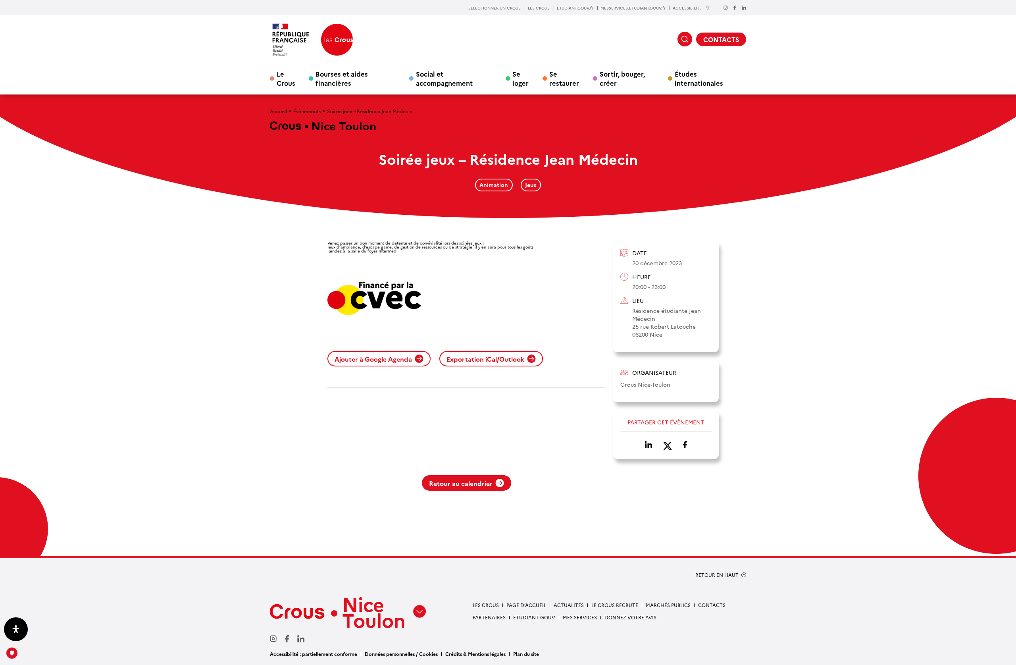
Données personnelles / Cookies (401, 653)
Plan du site (526, 653)
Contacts (711, 604)
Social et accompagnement (444, 78)
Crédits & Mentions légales (475, 653)
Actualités (569, 604)
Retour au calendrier (461, 483)
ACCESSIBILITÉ (687, 8)
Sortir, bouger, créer (622, 78)
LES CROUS (539, 8)
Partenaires (489, 617)
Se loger (520, 78)
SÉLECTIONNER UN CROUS (494, 8)
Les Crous (486, 604)
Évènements (307, 111)
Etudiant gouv (534, 617)
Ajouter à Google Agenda (373, 359)
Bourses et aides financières (342, 78)
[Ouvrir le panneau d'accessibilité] (16, 629)
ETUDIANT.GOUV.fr (575, 8)
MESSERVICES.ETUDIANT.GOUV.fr (633, 8)
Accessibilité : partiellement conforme (313, 653)
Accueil (278, 111)
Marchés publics (668, 604)
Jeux (531, 185)
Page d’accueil (526, 604)
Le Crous (286, 78)
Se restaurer (564, 78)
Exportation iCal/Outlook (485, 359)
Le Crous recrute (614, 604)
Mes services (580, 617)
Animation (493, 185)
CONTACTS (721, 39)
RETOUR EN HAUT (717, 575)
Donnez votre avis (630, 617)
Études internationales (699, 78)
